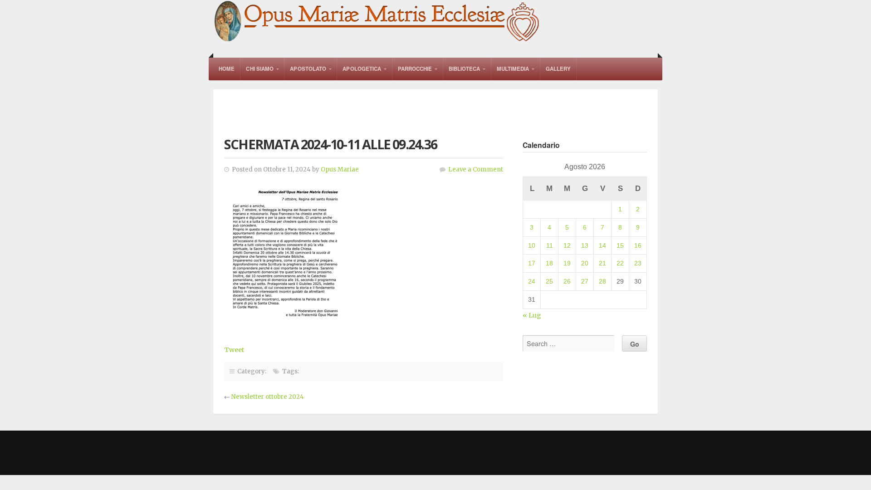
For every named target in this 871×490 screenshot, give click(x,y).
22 (620, 263)
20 (584, 263)
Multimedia (513, 69)
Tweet (234, 350)
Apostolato (308, 69)
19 (567, 263)
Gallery (558, 69)
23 (637, 263)
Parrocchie (415, 69)
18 (549, 263)
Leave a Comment (475, 169)
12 (567, 245)
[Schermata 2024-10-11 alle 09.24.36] (284, 320)
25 (549, 281)
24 (531, 281)
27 (584, 281)
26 (567, 281)
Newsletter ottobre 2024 (267, 397)
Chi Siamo (260, 69)
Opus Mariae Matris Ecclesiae (377, 22)
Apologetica (362, 69)
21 (602, 263)
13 (584, 245)
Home (227, 69)
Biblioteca (464, 69)
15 (620, 245)
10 (531, 245)
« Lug (532, 315)
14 (602, 245)
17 (531, 263)
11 (549, 245)
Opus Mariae (340, 169)
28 (602, 281)
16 (637, 245)
